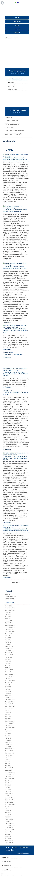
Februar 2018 (9, 742)
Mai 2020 (7, 689)
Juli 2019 (7, 710)
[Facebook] (10, 7)
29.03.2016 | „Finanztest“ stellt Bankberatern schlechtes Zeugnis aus (15, 158)
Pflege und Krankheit (7, 865)
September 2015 (10, 804)
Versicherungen (9, 598)
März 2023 (8, 618)
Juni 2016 (8, 785)
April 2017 (8, 763)
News (17, 25)
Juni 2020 (8, 687)
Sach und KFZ (5, 857)
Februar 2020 (9, 695)
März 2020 (8, 693)
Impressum (17, 32)
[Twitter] (17, 7)
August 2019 (8, 708)
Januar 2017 (8, 770)
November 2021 (9, 652)
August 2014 (8, 832)
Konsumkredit (9, 127)
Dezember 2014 (9, 823)
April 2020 (8, 691)
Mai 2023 (7, 614)
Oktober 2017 (9, 751)
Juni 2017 (8, 759)
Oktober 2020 (9, 678)
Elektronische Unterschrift (13, 134)
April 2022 (8, 642)
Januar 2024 (8, 606)
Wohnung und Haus (6, 861)
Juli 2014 (7, 834)
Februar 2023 (9, 620)
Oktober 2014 (9, 827)
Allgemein (8, 594)
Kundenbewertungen (11, 121)
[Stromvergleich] (8, 352)
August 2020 (8, 682)
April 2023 (8, 616)
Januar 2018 (8, 744)
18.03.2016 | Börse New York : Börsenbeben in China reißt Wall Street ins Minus (15, 373)
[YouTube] (23, 7)
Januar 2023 (8, 623)
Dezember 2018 (9, 721)
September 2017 (10, 753)
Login (14, 853)
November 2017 (9, 748)
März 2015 (8, 817)
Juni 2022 (8, 638)
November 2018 (9, 723)
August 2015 (8, 806)
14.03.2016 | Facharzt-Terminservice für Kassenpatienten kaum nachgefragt (15, 529)
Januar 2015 (8, 821)
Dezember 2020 (9, 674)
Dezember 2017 (9, 746)
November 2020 (9, 676)
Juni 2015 (8, 810)
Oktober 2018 (9, 725)
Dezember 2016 (9, 772)
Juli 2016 (7, 783)
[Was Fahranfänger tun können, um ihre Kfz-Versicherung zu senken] (16, 454)
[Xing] (20, 7)
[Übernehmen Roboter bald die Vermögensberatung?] (16, 208)
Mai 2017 (7, 761)
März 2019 (8, 719)
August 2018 (8, 729)
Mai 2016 (7, 787)
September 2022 (10, 631)
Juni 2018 (8, 734)
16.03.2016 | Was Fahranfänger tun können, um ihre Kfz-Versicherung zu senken (15, 458)
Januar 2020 (8, 697)
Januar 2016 (8, 795)
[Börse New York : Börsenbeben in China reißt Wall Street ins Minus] (16, 370)
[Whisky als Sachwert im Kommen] (13, 391)
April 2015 (8, 815)
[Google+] (14, 7)
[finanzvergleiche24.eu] (17, 2)
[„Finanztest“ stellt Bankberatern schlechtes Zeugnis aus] (16, 156)
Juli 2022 (7, 635)
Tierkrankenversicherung (12, 124)
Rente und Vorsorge (6, 869)
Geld (3, 874)
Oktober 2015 (9, 802)
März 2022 (8, 644)
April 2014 (8, 838)
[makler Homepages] (23, 853)
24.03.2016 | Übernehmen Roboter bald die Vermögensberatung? (15, 210)
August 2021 (8, 657)
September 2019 (10, 706)
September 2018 (10, 727)
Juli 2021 (7, 659)
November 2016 (9, 774)
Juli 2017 (7, 757)
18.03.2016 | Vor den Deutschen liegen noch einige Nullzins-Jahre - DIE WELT (15, 330)
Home (17, 17)
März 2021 (8, 667)
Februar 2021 (9, 670)
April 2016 (8, 789)
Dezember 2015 (9, 798)
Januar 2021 (8, 672)
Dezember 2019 (9, 699)
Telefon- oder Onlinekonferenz (14, 131)
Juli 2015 (7, 808)
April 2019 (8, 716)
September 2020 (10, 680)
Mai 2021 (7, 663)
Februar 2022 (9, 646)
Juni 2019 (8, 712)
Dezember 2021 (9, 650)
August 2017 (8, 755)
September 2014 (10, 830)
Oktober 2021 (9, 655)
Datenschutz (10, 850)
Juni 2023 (8, 612)
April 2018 (8, 738)
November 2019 (9, 702)
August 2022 (8, 633)
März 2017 (8, 766)
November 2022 (9, 627)
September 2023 (10, 610)
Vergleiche (17, 21)
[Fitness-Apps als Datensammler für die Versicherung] (16, 265)
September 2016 (10, 778)
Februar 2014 (9, 840)
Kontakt (17, 29)
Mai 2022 (7, 640)
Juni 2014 (8, 836)
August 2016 (8, 780)
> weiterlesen (7, 203)
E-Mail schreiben (12, 89)
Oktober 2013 (9, 842)
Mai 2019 (7, 714)
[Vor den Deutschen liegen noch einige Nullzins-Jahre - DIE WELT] (16, 327)
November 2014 (9, 825)
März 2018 (8, 740)
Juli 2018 (7, 731)
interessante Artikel (10, 596)
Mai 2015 (7, 812)
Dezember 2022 (9, 625)
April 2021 (8, 665)
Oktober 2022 (9, 629)
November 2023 (9, 608)
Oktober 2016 (9, 776)
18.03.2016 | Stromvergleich (14, 354)
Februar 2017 (9, 768)
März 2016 (8, 791)
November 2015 (9, 800)
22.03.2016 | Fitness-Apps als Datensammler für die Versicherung (14, 267)
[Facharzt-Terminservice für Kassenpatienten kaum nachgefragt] (16, 527)
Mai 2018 (7, 736)
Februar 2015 (9, 819)
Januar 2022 (8, 648)
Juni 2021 (8, 661)
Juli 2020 (7, 684)
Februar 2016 (9, 793)
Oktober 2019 (9, 704)
